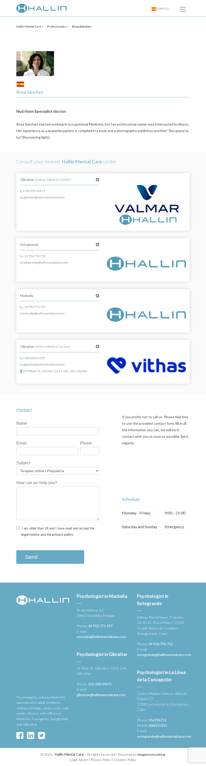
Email (21, 443)
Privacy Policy (101, 759)
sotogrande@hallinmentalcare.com (45, 262)
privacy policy (62, 534)
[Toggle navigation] (183, 9)
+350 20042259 (33, 358)
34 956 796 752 (160, 644)
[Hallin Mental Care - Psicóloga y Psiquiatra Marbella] (41, 8)
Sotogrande (29, 244)
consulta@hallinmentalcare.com (44, 313)
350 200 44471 (100, 684)
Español (163, 9)
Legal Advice (79, 759)
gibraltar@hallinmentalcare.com (44, 197)
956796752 (157, 720)
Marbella (26, 295)
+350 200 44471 (33, 191)
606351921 (158, 725)
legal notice (30, 534)
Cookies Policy (125, 759)
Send (31, 557)
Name (21, 423)
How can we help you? (36, 483)
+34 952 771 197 (33, 307)
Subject (23, 463)
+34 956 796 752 (33, 256)
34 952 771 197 (100, 626)
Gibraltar (45, 179)
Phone (86, 443)
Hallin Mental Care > (29, 26)
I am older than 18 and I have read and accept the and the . (57, 531)
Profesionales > (57, 26)
